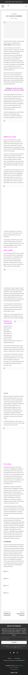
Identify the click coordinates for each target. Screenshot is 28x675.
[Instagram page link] (17, 653)
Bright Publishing (18, 665)
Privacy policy (19, 647)
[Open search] (26, 6)
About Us (10, 658)
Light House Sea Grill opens (20, 614)
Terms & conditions (10, 647)
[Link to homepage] (14, 6)
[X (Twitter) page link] (14, 653)
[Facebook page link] (11, 653)
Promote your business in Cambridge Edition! (14, 660)
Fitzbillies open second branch (7, 614)
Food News (14, 14)
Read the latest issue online (14, 1)
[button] (3, 6)
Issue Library (17, 658)
